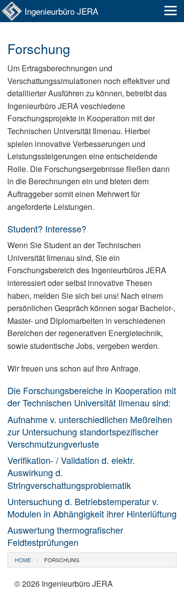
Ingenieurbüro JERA (61, 11)
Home (23, 560)
